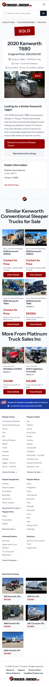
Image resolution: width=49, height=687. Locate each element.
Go (43, 13)
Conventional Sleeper (26, 22)
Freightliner (31, 487)
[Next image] (21, 237)
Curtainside (31, 448)
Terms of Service (13, 673)
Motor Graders (8, 502)
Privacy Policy (34, 670)
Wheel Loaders (8, 487)
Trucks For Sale (8, 22)
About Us (10, 670)
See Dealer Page (11, 185)
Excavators (6, 491)
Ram (28, 518)
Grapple (5, 451)
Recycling (6, 495)
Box (3, 436)
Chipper (5, 459)
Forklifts (5, 484)
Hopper (30, 444)
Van (28, 421)
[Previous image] (4, 237)
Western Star (32, 525)
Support (21, 670)
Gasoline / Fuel (33, 466)
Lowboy (30, 440)
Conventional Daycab (10, 425)
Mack (29, 484)
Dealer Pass (31, 548)
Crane (4, 448)
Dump (4, 429)
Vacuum (5, 455)
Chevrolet (31, 510)
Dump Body (7, 520)
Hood (4, 516)
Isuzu (29, 514)
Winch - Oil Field (9, 466)
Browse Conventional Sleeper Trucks (21, 144)
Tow (4, 432)
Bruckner (6, 541)
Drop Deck (31, 432)
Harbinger (31, 529)
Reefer (29, 436)
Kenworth (42, 22)
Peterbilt (30, 506)
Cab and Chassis (9, 440)
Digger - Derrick (8, 463)
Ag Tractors (6, 499)
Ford (28, 502)
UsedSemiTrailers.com (33, 673)
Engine (5, 523)
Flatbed (30, 425)
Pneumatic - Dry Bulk (35, 455)
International (32, 495)
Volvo (29, 491)
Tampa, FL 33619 (18, 59)
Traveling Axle (32, 459)
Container (31, 451)
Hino (28, 521)
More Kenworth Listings (24, 153)
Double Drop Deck (34, 463)
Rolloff (4, 444)
